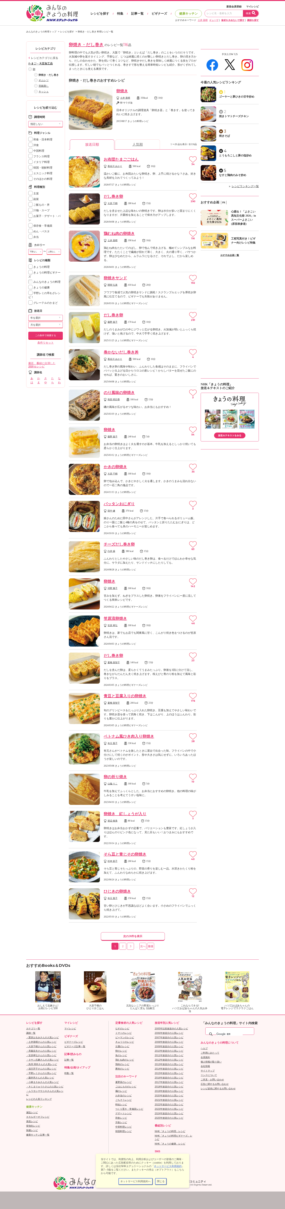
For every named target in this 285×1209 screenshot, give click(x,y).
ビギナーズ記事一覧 (74, 1046)
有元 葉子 (112, 743)
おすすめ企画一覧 (229, 255)
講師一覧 (30, 1033)
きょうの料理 (41, 266)
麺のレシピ (121, 1091)
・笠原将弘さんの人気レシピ (41, 1055)
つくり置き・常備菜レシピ (129, 1109)
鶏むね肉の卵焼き (119, 233)
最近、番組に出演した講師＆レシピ (41, 365)
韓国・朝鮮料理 (42, 167)
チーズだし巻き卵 (119, 544)
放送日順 (92, 144)
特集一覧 (69, 1073)
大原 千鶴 (112, 203)
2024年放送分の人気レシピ (169, 1113)
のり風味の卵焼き (119, 392)
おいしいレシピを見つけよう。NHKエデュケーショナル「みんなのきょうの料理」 (52, 13)
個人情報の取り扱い (211, 1061)
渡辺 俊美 (112, 820)
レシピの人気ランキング (39, 1099)
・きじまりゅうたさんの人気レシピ (44, 1086)
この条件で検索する (45, 335)
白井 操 (111, 551)
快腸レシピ (32, 1130)
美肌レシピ (32, 1121)
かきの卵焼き (115, 467)
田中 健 (111, 510)
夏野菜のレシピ (123, 1082)
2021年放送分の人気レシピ (169, 1100)
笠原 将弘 (112, 625)
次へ (143, 946)
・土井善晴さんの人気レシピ (41, 1042)
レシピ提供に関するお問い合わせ (218, 1088)
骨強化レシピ (33, 1126)
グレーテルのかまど (45, 302)
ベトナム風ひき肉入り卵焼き (129, 736)
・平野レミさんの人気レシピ (41, 1073)
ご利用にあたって (210, 1052)
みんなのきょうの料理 (46, 281)
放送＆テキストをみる (229, 435)
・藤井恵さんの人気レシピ (40, 1077)
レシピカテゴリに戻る (44, 58)
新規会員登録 (234, 6)
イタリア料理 (41, 162)
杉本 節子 (112, 861)
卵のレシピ (121, 1051)
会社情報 (205, 1066)
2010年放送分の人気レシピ (169, 1051)
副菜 (36, 199)
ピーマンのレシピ (124, 1037)
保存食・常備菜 (42, 225)
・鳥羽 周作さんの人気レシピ (41, 1064)
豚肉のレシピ (122, 1068)
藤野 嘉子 (112, 322)
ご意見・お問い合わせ (212, 1079)
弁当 (36, 237)
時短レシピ (121, 1104)
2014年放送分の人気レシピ (169, 1068)
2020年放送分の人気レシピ (169, 1095)
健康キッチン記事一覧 (37, 1134)
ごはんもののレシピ (125, 1086)
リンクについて (209, 1075)
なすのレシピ (122, 1028)
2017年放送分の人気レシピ (169, 1082)
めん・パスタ (41, 231)
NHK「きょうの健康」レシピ (170, 1143)
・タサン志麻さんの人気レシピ (42, 1059)
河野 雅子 (112, 588)
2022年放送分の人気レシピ (169, 1104)
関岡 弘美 (112, 285)
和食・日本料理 (42, 139)
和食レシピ (121, 1118)
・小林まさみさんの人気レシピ (42, 1082)
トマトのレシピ (123, 1033)
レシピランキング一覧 (245, 186)
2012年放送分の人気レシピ (169, 1059)
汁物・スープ (41, 210)
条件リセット (45, 342)
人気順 (137, 144)
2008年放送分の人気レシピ (169, 1042)
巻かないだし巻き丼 (121, 352)
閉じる (161, 1181)
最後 (150, 946)
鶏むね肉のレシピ (124, 1059)
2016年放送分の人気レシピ (169, 1077)
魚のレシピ (121, 1055)
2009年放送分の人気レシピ (169, 1046)
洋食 (36, 145)
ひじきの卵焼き (117, 891)
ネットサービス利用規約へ (135, 1181)
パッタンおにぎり (119, 504)
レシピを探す (100, 13)
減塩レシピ (32, 1112)
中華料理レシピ (123, 1126)
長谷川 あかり (115, 166)
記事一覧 (137, 13)
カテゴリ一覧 (33, 1028)
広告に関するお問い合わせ (215, 1084)
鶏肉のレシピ (122, 1064)
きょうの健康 (41, 287)
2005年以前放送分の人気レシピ (171, 1028)
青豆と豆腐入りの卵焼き (125, 696)
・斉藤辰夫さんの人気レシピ (41, 1051)
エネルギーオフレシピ (37, 1117)
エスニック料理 (42, 173)
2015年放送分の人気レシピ (169, 1073)
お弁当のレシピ (123, 1095)
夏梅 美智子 (114, 662)
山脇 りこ (112, 783)
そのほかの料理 (42, 179)
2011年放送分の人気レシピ (169, 1055)
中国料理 (38, 150)
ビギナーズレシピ (73, 1042)
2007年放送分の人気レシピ (169, 1037)
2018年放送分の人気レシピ (169, 1086)
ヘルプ (204, 1048)
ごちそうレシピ (123, 1100)
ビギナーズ (159, 13)
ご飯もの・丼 (41, 204)
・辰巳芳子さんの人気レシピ (41, 1068)
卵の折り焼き (115, 777)
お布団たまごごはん (121, 159)
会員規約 (205, 1057)
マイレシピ (252, 6)
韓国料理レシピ (123, 1131)
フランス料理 (41, 156)
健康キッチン (188, 13)
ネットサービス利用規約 (168, 1166)
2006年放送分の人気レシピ (169, 1033)
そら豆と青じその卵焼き (125, 854)
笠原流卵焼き (115, 618)
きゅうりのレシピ (124, 1042)
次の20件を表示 (132, 936)
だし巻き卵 (113, 196)
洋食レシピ (121, 1122)
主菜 (36, 193)
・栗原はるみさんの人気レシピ (42, 1037)
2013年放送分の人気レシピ (169, 1064)
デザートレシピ (123, 1113)
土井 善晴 (203, 20)
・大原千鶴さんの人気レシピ (41, 1046)
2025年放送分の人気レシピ (169, 1118)
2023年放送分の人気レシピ (169, 1109)
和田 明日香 (114, 399)
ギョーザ (213, 20)
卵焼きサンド (115, 278)
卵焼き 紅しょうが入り (125, 814)
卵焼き (122, 91)
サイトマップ (208, 1070)
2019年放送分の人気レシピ (169, 1091)
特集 (120, 13)
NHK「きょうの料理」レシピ (170, 1131)
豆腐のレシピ (122, 1046)
